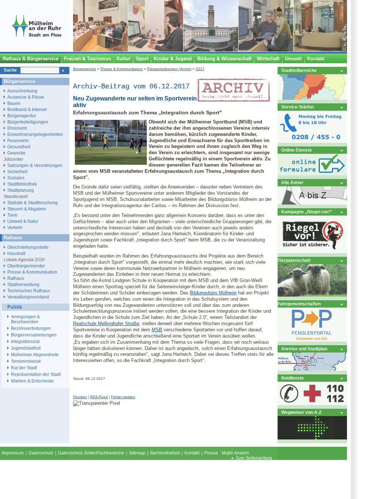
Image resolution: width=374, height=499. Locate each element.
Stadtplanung (20, 190)
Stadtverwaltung (23, 284)
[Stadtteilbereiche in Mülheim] (312, 98)
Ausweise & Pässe (25, 97)
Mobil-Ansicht (235, 453)
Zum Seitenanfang (254, 458)
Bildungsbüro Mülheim (213, 293)
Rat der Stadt (24, 367)
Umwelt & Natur (22, 221)
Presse (211, 453)
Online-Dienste (296, 150)
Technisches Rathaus (28, 290)
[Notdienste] (312, 403)
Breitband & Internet (27, 109)
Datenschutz (40, 453)
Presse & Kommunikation (121, 69)
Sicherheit (17, 171)
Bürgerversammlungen (34, 335)
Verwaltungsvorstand (28, 296)
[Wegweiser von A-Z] (312, 438)
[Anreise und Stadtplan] (312, 369)
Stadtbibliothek (22, 184)
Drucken (80, 397)
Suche (10, 70)
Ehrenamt (17, 128)
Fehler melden (123, 397)
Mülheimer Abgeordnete (35, 354)
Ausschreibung (22, 90)
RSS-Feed (99, 397)
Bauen (13, 103)
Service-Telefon (297, 106)
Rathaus (15, 278)
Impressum (13, 453)
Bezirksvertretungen (31, 328)
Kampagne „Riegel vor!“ (306, 211)
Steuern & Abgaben (26, 208)
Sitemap (137, 453)
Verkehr (15, 227)
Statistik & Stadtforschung (32, 202)
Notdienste (292, 378)
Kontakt (191, 453)
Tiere (12, 215)
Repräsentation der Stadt (36, 374)
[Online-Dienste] (312, 173)
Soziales (15, 177)
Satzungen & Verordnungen (34, 165)
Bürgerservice (84, 69)
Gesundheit (18, 146)
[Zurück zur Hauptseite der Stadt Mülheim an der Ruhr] (36, 50)
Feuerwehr (18, 140)
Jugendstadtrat (26, 348)
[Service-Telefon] (312, 141)
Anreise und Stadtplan (304, 348)
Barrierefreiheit (165, 453)
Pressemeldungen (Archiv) (169, 69)
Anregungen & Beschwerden (25, 319)
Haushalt (16, 253)
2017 (200, 69)
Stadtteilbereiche (299, 70)
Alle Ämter (292, 182)
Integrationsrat (25, 341)
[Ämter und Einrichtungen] (312, 203)
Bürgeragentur (21, 115)
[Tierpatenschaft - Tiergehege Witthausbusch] (312, 295)
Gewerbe (16, 153)
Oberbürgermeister (26, 265)
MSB (157, 329)
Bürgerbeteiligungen (27, 121)
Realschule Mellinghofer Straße (106, 323)
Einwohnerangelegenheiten (35, 134)
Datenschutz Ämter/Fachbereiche (91, 453)
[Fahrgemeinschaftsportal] (312, 340)
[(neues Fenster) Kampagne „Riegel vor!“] (312, 251)
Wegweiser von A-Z (301, 412)
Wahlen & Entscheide (32, 381)
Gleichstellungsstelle (28, 247)
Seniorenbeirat (26, 361)
